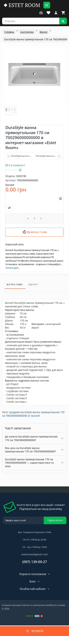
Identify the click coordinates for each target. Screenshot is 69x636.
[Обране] (48, 13)
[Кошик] (63, 13)
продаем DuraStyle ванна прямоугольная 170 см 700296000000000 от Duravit (33, 413)
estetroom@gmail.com (34, 554)
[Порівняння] (41, 13)
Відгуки (33, 284)
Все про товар (15, 284)
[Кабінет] (55, 13)
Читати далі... (12, 267)
